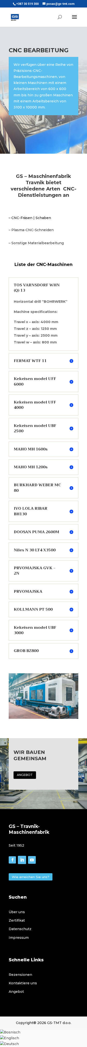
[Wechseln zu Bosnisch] (10, 1032)
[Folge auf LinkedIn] (22, 860)
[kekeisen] (43, 717)
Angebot (16, 991)
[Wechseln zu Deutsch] (9, 1044)
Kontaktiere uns (23, 983)
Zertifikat (17, 920)
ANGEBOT (25, 775)
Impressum (19, 937)
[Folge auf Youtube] (32, 860)
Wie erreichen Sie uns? (30, 877)
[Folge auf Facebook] (12, 860)
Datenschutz (20, 929)
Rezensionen (20, 974)
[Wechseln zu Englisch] (9, 1038)
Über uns (17, 912)
